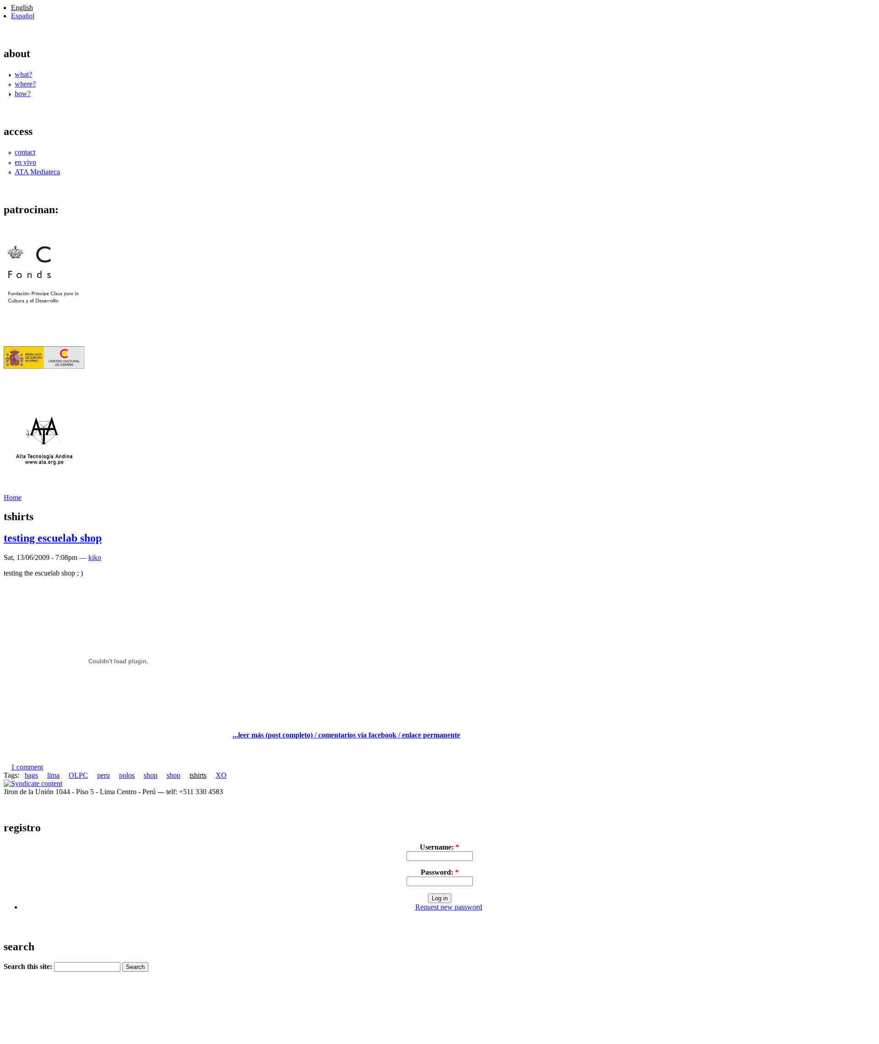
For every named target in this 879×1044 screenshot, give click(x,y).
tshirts (198, 775)
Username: (439, 847)
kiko (94, 557)
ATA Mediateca (37, 172)
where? (25, 84)
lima (53, 775)
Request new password (448, 907)
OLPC (78, 775)
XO (221, 775)
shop (150, 775)
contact (25, 152)
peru (103, 775)
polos (127, 775)
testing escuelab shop (53, 538)
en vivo (25, 162)
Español (22, 16)
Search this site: (29, 966)
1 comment (27, 767)
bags (31, 775)
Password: (440, 872)
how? (23, 93)
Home (13, 497)
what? (23, 74)
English (22, 7)
